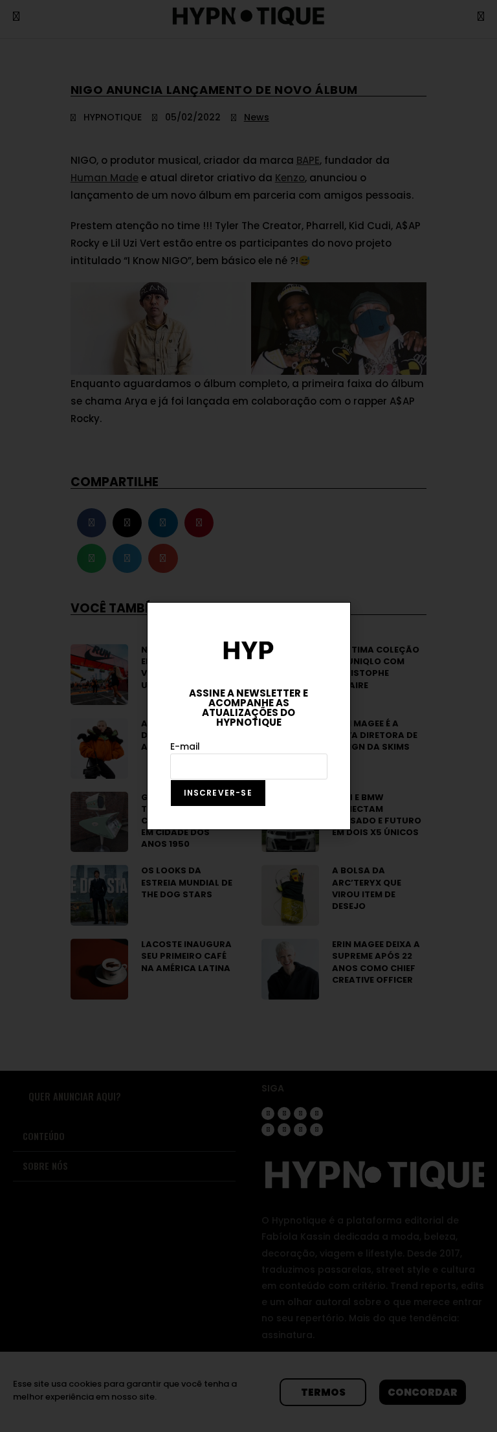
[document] (248, 716)
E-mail (185, 746)
